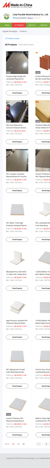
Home (7, 25)
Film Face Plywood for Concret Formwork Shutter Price (16, 127)
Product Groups (13, 38)
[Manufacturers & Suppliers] (17, 5)
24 (13, 444)
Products (20, 25)
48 (24, 444)
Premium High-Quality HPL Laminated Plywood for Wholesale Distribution (16, 79)
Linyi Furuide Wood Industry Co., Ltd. (31, 14)
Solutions (43, 25)
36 (18, 444)
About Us (32, 25)
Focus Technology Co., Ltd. (31, 458)
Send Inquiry (17, 93)
